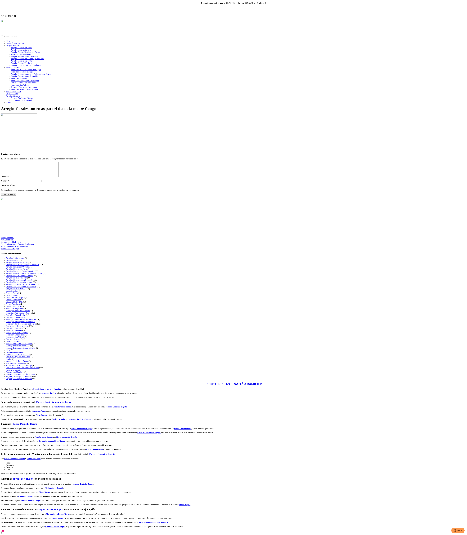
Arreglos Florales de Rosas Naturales (20, 271)
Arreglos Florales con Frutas (21, 61)
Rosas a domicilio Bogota (66, 437)
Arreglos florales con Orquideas (18, 267)
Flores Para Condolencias (15, 315)
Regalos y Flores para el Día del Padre (20, 374)
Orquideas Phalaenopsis (15, 352)
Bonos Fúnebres (12, 291)
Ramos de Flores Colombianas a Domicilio (22, 368)
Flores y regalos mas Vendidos (17, 346)
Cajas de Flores (12, 94)
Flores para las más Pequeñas (17, 333)
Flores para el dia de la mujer (17, 326)
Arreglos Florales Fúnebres (21, 63)
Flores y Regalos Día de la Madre (19, 344)
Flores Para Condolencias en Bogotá (25, 81)
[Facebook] (1, 531)
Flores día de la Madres (15, 43)
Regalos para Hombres (14, 372)
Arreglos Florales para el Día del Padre (25, 76)
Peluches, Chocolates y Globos (18, 354)
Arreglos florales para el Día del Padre (20, 284)
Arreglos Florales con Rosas (21, 48)
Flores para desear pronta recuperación (20, 322)
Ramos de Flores (7, 238)
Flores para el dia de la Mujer (22, 72)
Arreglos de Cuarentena (15, 258)
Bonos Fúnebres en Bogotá (21, 100)
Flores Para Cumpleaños (15, 317)
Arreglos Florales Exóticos (21, 50)
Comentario (6, 177)
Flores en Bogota (237, 7)
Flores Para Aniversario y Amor (18, 313)
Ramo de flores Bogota (10, 249)
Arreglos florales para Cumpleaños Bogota (17, 244)
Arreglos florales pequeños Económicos (26, 65)
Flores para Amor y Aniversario (18, 311)
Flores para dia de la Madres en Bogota (21, 324)
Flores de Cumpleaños (14, 308)
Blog (225, 7)
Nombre (5, 181)
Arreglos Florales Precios (15, 289)
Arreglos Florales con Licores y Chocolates (27, 59)
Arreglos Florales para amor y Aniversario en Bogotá (31, 74)
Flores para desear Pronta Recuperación (21, 319)
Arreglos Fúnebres (13, 96)
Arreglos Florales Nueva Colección (24, 56)
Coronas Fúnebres (13, 300)
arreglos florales (49, 393)
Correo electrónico (9, 185)
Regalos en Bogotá (13, 370)
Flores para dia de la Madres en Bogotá (26, 70)
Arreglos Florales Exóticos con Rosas (25, 52)
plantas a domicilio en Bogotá (17, 361)
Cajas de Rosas (12, 295)
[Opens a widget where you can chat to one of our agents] (458, 531)
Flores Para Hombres (14, 328)
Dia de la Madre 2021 (14, 302)
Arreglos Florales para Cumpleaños (14, 246)
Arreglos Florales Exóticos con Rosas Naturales (24, 273)
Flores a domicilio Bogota (11, 242)
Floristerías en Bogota (44, 437)
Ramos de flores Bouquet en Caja (19, 365)
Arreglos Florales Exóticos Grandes (19, 276)
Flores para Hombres (19, 78)
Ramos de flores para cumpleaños (23, 83)
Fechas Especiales (13, 304)
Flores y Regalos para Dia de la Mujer (20, 348)
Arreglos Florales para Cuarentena (19, 282)
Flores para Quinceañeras (15, 335)
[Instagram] (3, 531)
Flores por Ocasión (13, 67)
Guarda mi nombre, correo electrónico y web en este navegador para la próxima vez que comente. (41, 190)
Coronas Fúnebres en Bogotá (22, 98)
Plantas (8, 102)
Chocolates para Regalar (15, 297)
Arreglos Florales (12, 45)
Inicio (8, 41)
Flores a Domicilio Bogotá (116, 407)
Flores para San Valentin (20, 85)
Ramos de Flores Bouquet (21, 54)
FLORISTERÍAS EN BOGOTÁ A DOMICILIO (234, 383)
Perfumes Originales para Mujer (18, 357)
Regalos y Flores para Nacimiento (24, 87)
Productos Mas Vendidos (15, 363)
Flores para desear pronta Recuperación (26, 89)
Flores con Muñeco (13, 92)
